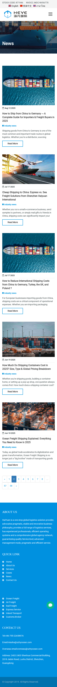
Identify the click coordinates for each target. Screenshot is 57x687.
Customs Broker (13, 617)
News (8, 576)
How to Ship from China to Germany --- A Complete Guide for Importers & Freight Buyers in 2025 (28, 117)
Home (9, 562)
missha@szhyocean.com (20, 642)
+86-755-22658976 (14, 636)
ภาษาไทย (40, 6)
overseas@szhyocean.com (29, 649)
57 (5, 486)
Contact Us (11, 580)
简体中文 (27, 6)
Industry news (10, 126)
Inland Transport (14, 613)
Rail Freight (11, 606)
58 (11, 486)
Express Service (13, 609)
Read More (13, 143)
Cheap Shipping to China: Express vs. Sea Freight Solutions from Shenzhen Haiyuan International (24, 196)
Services (10, 569)
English (14, 6)
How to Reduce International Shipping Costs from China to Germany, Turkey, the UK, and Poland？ (25, 284)
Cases (9, 573)
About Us (10, 565)
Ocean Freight (12, 598)
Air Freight (11, 602)
